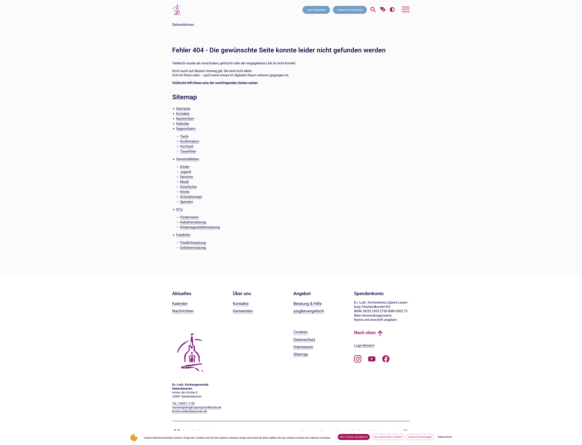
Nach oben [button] (365, 332)
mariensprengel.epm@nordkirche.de (196, 407)
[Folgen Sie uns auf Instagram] (357, 359)
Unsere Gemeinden (350, 10)
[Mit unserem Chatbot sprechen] (382, 8)
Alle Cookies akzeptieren (354, 436)
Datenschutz (445, 436)
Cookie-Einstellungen (420, 436)
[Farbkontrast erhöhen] (392, 10)
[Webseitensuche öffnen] (373, 10)
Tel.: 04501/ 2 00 (183, 403)
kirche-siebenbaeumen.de (189, 411)
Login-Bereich (364, 345)
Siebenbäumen (183, 24)
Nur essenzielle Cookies (388, 436)
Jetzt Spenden (316, 10)
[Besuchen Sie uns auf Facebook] (386, 359)
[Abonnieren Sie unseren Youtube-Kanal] (371, 359)
